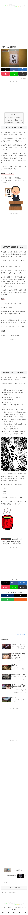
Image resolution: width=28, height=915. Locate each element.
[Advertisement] (14, 29)
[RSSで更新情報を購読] (20, 599)
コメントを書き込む (14, 887)
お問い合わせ (14, 910)
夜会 (9, 541)
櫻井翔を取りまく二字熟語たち (14, 122)
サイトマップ (7, 907)
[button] (22, 74)
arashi (4, 541)
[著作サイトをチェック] (7, 595)
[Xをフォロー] (20, 595)
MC (17, 541)
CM (20, 539)
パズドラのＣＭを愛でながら (14, 117)
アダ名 (4, 543)
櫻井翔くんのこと (6, 539)
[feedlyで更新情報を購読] (7, 599)
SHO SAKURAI (17, 543)
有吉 (13, 541)
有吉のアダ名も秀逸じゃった (14, 120)
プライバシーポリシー (20, 907)
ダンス (22, 541)
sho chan (15, 539)
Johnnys (10, 543)
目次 (12, 114)
